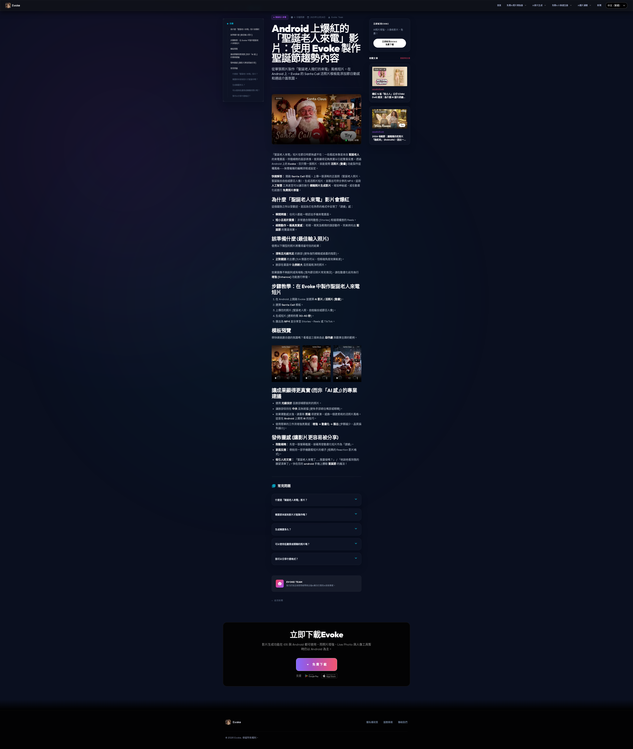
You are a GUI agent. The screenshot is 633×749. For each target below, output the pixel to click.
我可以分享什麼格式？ (241, 96)
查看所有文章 (405, 58)
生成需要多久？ (238, 85)
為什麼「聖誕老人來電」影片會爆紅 (244, 29)
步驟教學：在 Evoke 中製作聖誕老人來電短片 (244, 41)
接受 (420, 743)
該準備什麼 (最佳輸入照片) (241, 35)
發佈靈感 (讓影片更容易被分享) (243, 63)
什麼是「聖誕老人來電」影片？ (245, 74)
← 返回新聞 (277, 600)
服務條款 (388, 722)
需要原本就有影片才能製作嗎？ (245, 79)
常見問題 (234, 68)
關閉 (432, 743)
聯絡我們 (402, 722)
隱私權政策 (372, 722)
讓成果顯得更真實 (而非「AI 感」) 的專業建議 (243, 55)
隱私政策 (336, 742)
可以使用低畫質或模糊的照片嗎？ (246, 90)
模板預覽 (234, 49)
